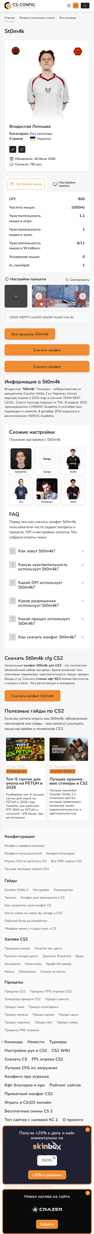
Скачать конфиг (47, 350)
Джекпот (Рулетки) (57, 956)
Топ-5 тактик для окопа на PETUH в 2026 (24, 783)
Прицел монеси (16, 1014)
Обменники (27, 971)
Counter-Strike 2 (62, 771)
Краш (80, 956)
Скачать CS (16, 1059)
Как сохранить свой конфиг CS (28, 905)
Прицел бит (43, 1022)
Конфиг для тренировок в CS (43, 897)
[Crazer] (47, 1209)
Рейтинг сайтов (65, 1085)
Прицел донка (43, 1014)
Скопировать (79, 279)
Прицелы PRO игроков (22, 1030)
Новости (35, 1042)
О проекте (73, 1119)
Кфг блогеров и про (25, 1085)
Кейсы (9, 971)
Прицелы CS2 (15, 991)
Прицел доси (68, 1014)
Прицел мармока (17, 1022)
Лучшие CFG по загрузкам (31, 1068)
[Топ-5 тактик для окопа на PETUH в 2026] (25, 749)
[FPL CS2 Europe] (77, 51)
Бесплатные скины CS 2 (29, 1111)
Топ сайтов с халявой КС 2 (31, 1119)
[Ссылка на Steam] (12, 149)
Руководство (16, 771)
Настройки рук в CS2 (26, 1050)
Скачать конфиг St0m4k (32, 696)
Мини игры (33, 964)
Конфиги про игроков (27, 1076)
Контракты (13, 964)
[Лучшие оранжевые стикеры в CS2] (69, 749)
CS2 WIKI (61, 1050)
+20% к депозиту (47, 1175)
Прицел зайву (67, 1022)
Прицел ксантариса (43, 1007)
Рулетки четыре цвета (21, 956)
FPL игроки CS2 (47, 1059)
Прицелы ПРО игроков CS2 (51, 991)
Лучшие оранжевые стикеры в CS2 (69, 781)
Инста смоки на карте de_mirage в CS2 (33, 913)
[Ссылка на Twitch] (21, 149)
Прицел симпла (57, 999)
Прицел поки (14, 1007)
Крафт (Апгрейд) (58, 964)
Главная (10, 18)
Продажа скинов (17, 948)
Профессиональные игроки (37, 18)
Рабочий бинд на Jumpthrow (26, 921)
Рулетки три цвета (48, 948)
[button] (41, 304)
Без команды (68, 18)
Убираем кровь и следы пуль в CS (30, 928)
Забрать (47, 1224)
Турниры (58, 1042)
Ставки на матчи (52, 971)
